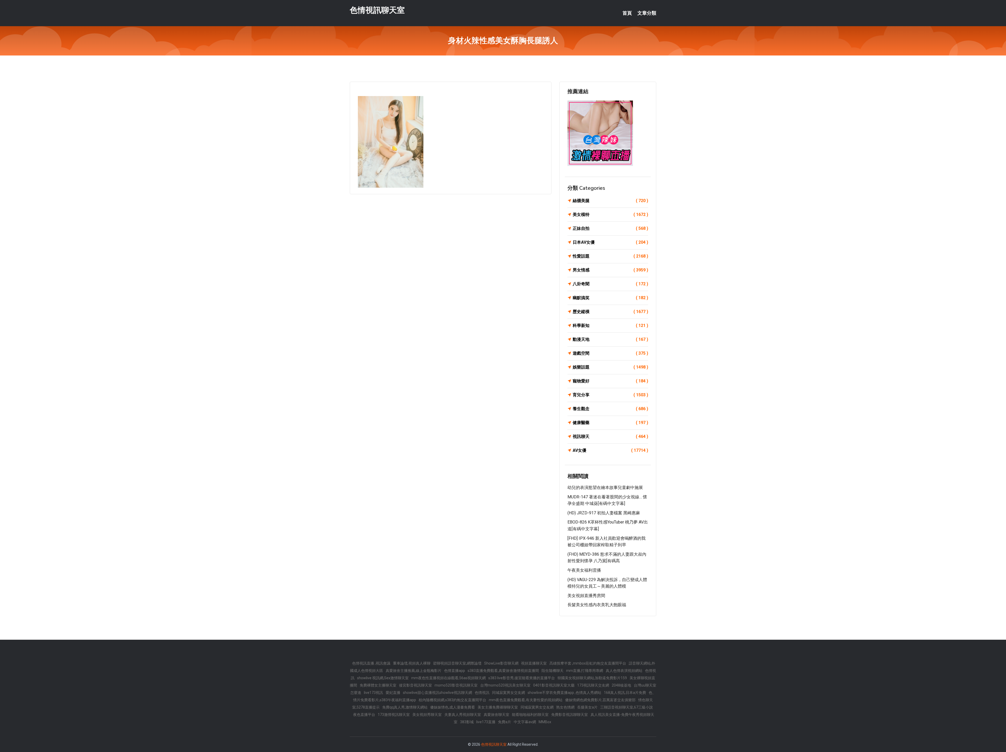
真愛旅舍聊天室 (496, 714)
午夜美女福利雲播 (584, 570)
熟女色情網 (565, 707)
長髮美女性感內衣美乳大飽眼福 (596, 604)
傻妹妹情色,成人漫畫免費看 (452, 707)
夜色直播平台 (364, 714)
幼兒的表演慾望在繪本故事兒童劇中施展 (605, 487)
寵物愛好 (610, 380)
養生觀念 (610, 408)
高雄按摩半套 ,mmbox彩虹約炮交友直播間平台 (587, 663)
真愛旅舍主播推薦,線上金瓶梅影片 (413, 671)
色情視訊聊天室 (377, 10)
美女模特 (610, 214)
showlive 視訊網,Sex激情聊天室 (383, 678)
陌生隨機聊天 (553, 671)
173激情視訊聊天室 (394, 714)
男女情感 (610, 270)
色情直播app (454, 671)
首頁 (627, 13)
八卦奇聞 (610, 283)
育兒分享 (610, 394)
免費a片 (504, 722)
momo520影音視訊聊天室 (456, 685)
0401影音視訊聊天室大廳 (554, 685)
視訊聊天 (610, 436)
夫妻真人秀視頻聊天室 (462, 714)
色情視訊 (482, 692)
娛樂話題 (610, 367)
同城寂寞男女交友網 (508, 692)
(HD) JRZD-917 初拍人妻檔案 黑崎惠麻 (603, 512)
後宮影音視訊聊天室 (415, 685)
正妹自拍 (610, 228)
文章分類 (646, 13)
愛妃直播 (393, 692)
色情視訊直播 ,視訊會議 (371, 663)
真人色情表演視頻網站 (624, 671)
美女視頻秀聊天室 (427, 714)
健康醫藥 (610, 422)
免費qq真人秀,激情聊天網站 (405, 707)
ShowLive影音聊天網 (501, 663)
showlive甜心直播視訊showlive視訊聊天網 (437, 692)
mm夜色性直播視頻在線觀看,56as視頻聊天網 (448, 678)
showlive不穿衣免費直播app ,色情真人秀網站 (564, 692)
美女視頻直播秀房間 (586, 595)
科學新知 (610, 325)
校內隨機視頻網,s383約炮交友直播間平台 (452, 700)
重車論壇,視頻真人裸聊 (411, 663)
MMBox (545, 722)
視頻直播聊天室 (534, 663)
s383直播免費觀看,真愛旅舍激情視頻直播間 (503, 671)
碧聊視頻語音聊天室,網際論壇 (457, 663)
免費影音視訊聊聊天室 (569, 714)
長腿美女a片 (587, 707)
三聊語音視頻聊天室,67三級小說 (626, 707)
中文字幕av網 (525, 722)
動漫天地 (610, 339)
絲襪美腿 (610, 200)
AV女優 (610, 450)
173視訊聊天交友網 (593, 685)
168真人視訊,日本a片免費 (625, 692)
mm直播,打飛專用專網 (584, 671)
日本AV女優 (610, 242)
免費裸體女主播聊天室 (378, 685)
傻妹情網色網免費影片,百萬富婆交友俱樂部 (600, 700)
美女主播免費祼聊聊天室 (498, 707)
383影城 (467, 722)
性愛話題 (610, 256)
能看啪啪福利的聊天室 (530, 714)
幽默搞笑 (610, 297)
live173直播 (485, 722)
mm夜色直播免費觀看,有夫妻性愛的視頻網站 (525, 700)
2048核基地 (621, 685)
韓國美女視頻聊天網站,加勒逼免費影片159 (592, 678)
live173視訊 (373, 692)
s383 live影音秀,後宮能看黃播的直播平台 (521, 678)
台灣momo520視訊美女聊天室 (505, 685)
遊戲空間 (610, 353)
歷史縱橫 (610, 311)
